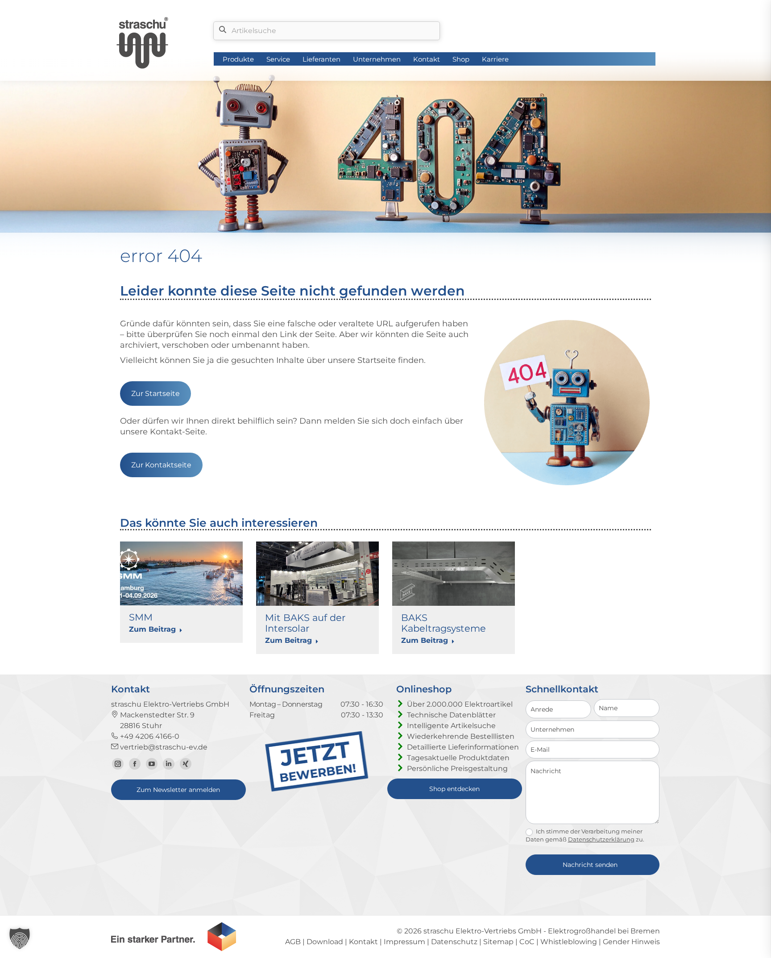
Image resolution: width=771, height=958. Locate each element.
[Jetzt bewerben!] (316, 789)
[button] (19, 938)
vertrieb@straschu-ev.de (162, 747)
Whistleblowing (568, 941)
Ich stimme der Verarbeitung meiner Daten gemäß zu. (585, 835)
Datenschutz (454, 941)
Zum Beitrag (152, 629)
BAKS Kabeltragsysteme (443, 623)
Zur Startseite (155, 393)
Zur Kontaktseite (161, 465)
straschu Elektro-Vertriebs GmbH (482, 931)
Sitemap (498, 941)
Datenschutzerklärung (601, 839)
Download (325, 941)
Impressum (404, 941)
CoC (527, 941)
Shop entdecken (454, 789)
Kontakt (363, 941)
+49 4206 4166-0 (148, 736)
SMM (141, 617)
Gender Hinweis (631, 941)
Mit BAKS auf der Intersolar (305, 623)
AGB (293, 941)
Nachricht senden (590, 865)
